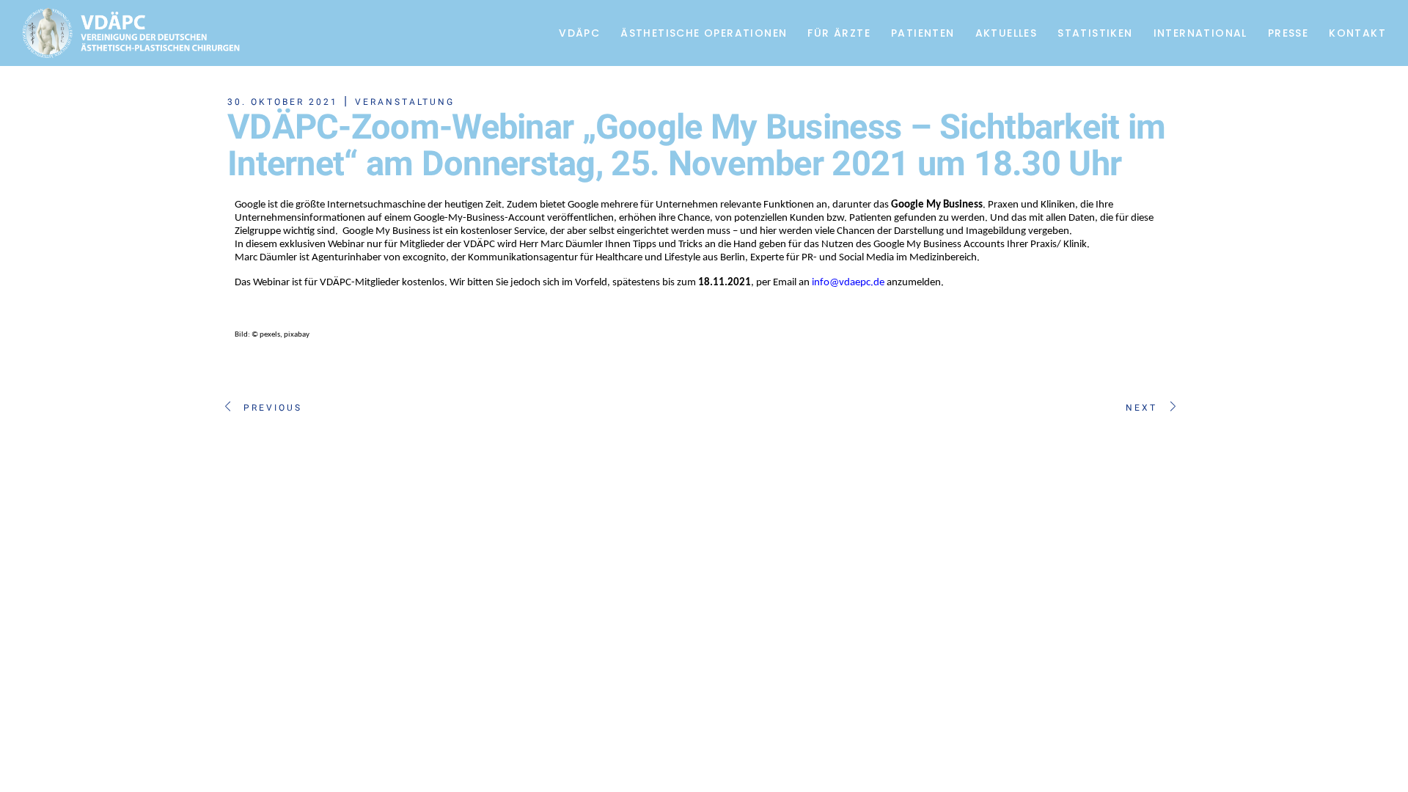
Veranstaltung (405, 102)
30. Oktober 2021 (282, 102)
